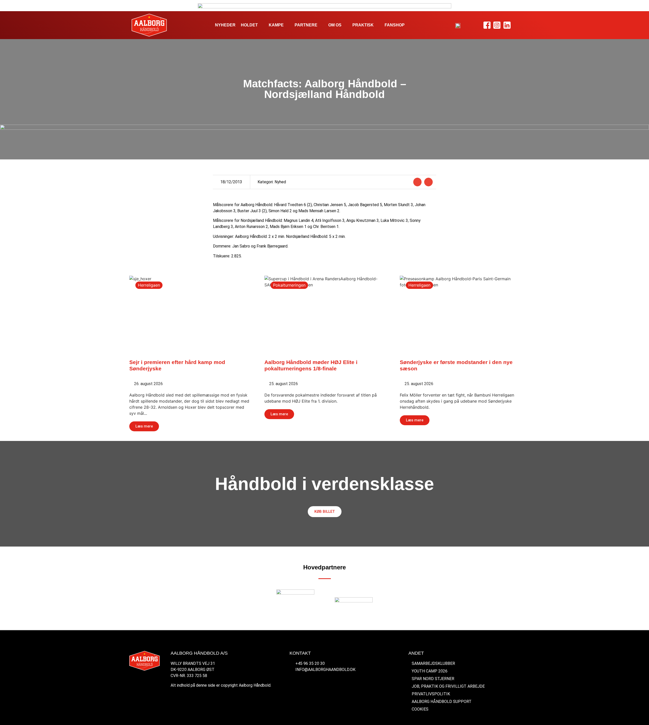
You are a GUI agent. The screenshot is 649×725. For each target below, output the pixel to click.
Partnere (306, 25)
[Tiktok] (517, 25)
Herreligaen (149, 285)
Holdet (249, 25)
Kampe (276, 25)
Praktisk (363, 25)
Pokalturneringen (289, 285)
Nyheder (225, 25)
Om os (334, 25)
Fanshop (395, 25)
